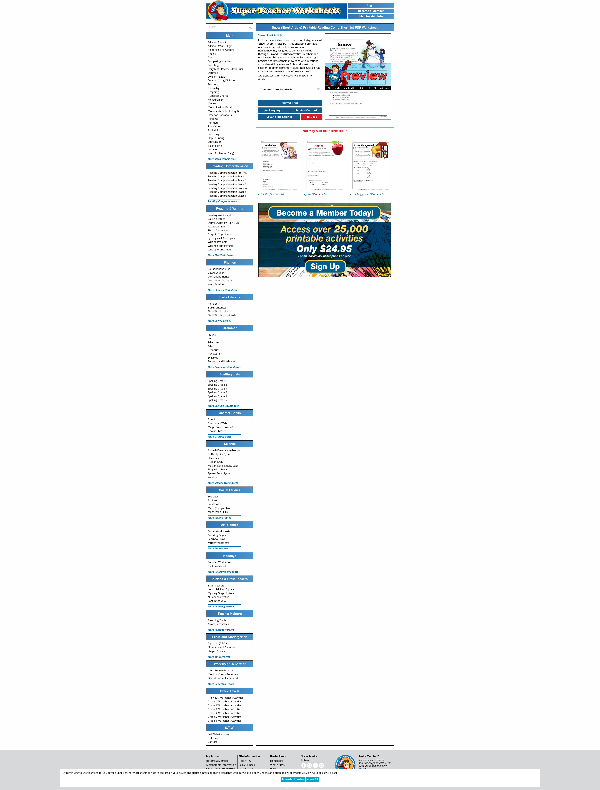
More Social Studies (219, 517)
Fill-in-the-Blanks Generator (224, 678)
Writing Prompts (217, 242)
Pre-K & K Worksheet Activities (225, 697)
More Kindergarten (219, 657)
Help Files (213, 738)
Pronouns (214, 350)
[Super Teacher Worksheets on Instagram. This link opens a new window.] (321, 765)
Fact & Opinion (216, 226)
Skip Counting (216, 138)
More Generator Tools (221, 684)
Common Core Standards (276, 89)
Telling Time (215, 145)
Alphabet (213, 303)
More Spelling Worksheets (223, 406)
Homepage (276, 760)
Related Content (306, 110)
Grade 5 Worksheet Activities (224, 717)
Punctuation (215, 353)
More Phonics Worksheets (223, 290)
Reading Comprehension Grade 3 (227, 184)
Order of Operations (220, 115)
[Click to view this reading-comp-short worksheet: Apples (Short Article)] (324, 164)
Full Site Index (247, 765)
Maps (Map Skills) (218, 512)
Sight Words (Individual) (222, 315)
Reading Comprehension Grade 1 (227, 176)
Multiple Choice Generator (223, 674)
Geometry (213, 88)
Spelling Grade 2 (217, 384)
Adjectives (213, 342)
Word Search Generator (222, 670)
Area (210, 57)
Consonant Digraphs (220, 280)
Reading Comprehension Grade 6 (227, 195)
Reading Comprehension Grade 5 (227, 192)
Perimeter (214, 122)
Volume (212, 149)
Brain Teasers (216, 585)
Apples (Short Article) (315, 194)
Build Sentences (217, 307)
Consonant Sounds (219, 269)
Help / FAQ (245, 760)
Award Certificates (218, 624)
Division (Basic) (216, 76)
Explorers (213, 500)
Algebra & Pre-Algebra (221, 49)
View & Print (290, 103)
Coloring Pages (217, 535)
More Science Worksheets (223, 483)
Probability (214, 130)
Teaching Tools (217, 620)
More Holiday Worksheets (223, 571)
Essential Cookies (293, 779)
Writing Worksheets (219, 249)
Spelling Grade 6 (217, 400)
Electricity (213, 458)
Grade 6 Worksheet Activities (224, 720)
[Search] (250, 26)
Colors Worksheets (219, 531)
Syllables (213, 357)
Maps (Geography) (219, 508)
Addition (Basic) (217, 42)
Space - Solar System (220, 473)
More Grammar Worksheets (224, 367)
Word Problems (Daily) (221, 153)
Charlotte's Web (217, 423)
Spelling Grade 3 (217, 388)
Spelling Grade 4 (217, 392)
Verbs (211, 338)
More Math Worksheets (222, 159)
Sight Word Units (218, 311)
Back (314, 117)
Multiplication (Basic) (220, 107)
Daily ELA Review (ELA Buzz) (224, 222)
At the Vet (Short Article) (271, 194)
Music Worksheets (219, 543)
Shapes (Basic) (216, 651)
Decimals (213, 72)
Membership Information (221, 765)
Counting (213, 65)
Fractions (213, 84)
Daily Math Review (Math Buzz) (226, 69)
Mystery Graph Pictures (221, 593)
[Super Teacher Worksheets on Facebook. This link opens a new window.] (303, 765)
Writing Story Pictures (221, 245)
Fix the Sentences (218, 230)
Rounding (213, 134)
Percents (213, 118)
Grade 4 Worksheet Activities (224, 713)
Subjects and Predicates (221, 361)
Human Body (215, 462)
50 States (213, 496)
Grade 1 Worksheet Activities (224, 701)
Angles (212, 53)
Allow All (312, 779)
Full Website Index (218, 734)
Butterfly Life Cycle (219, 454)
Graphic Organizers (219, 234)
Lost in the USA (217, 601)
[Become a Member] (324, 239)
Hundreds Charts (218, 95)
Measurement (216, 99)
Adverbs (212, 346)
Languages (276, 110)
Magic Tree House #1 (220, 427)
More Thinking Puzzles (221, 606)
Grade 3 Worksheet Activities (224, 709)
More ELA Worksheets (220, 255)
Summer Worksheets (220, 562)
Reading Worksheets (220, 215)
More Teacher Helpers (221, 630)
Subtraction (215, 141)
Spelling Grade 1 (217, 381)
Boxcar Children (217, 431)
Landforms (214, 504)
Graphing (213, 92)
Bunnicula (214, 419)
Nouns (212, 334)
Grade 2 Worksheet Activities (224, 705)
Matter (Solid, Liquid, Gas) (223, 465)
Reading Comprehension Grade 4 (227, 188)
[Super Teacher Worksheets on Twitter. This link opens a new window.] (309, 765)
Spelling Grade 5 (217, 396)
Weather (213, 477)
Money (212, 103)
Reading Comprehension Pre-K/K (227, 172)
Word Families (216, 284)
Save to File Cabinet (279, 117)
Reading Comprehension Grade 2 (227, 180)
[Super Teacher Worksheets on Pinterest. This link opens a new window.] (315, 765)
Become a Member (217, 760)
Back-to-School (217, 566)
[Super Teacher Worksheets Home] (276, 10)
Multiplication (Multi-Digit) (223, 111)
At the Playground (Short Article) (367, 194)
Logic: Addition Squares (222, 589)
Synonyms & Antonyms (221, 238)
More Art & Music (218, 548)
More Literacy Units (219, 436)
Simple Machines (218, 469)
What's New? (277, 765)
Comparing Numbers (220, 61)
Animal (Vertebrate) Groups (224, 450)
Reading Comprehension (222, 201)
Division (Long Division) (221, 80)
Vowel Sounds (216, 273)
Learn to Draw (216, 539)
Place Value (214, 126)
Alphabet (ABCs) (217, 643)
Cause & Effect (216, 219)
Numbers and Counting (221, 647)
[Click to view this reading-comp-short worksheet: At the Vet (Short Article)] (278, 164)
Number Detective (218, 597)
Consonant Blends (218, 276)
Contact (212, 742)
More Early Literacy (219, 321)
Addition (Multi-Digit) (220, 46)
